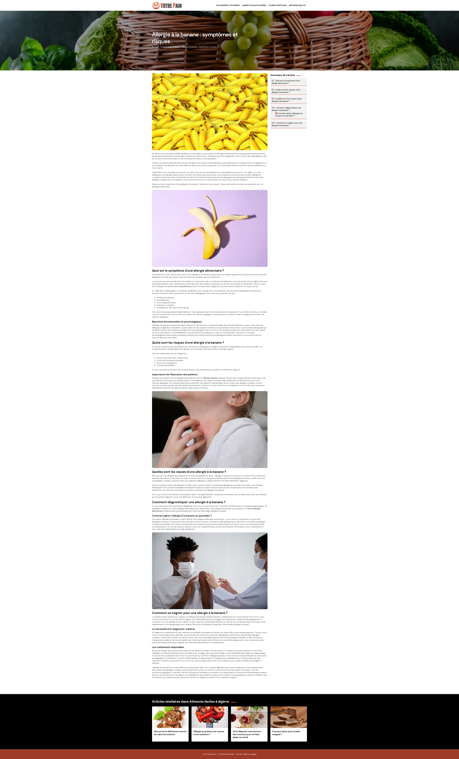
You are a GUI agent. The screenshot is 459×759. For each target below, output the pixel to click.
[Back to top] (452, 752)
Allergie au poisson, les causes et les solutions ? (208, 733)
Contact (239, 754)
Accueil (155, 47)
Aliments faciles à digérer (254, 5)
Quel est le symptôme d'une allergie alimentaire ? (286, 81)
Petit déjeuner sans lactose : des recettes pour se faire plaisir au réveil (247, 734)
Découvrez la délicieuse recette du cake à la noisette (170, 733)
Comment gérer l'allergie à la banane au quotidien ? (288, 114)
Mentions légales (250, 754)
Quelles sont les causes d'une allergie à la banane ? (287, 99)
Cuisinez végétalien (278, 5)
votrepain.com (210, 754)
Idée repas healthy (297, 5)
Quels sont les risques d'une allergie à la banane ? (286, 90)
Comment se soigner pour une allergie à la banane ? (287, 124)
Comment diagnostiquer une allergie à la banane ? (286, 109)
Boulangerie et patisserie (228, 5)
